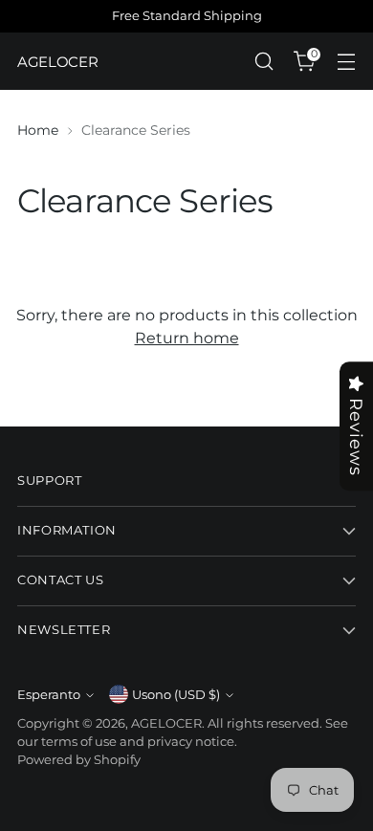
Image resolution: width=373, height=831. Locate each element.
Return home (187, 337)
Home (37, 130)
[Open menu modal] (345, 61)
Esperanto (48, 695)
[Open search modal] (263, 61)
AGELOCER (166, 723)
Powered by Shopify (79, 760)
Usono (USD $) (176, 695)
